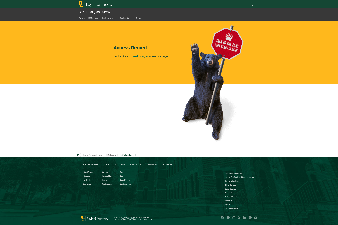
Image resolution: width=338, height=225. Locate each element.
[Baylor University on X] (238, 218)
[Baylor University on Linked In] (244, 218)
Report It (228, 200)
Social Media (125, 180)
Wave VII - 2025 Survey (88, 18)
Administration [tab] (136, 164)
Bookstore (87, 184)
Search (122, 176)
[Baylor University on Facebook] (227, 218)
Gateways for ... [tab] (168, 164)
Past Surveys (107, 18)
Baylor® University (128, 217)
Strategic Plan (125, 184)
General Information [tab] (92, 164)
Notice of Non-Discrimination (236, 196)
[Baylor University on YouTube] (254, 218)
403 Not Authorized (127, 155)
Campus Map (107, 176)
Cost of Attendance (232, 181)
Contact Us (124, 18)
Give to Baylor (107, 184)
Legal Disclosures (231, 189)
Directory (105, 180)
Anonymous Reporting (233, 173)
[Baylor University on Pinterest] (249, 218)
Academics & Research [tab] (115, 164)
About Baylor (88, 172)
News (138, 18)
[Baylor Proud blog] (222, 218)
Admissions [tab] (152, 164)
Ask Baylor (87, 180)
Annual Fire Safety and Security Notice (239, 177)
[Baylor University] (95, 4)
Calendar (105, 172)
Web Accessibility (231, 208)
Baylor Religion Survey (94, 11)
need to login (140, 56)
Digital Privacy (230, 185)
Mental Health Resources (234, 193)
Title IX (227, 204)
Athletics (86, 176)
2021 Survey (110, 155)
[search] (251, 4)
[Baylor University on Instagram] (233, 218)
